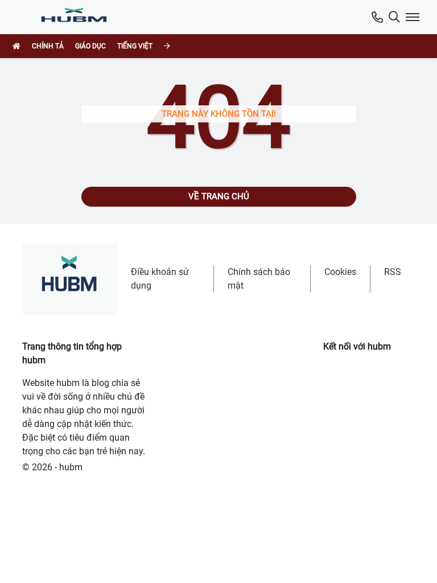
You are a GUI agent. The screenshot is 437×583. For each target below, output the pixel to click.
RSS (392, 271)
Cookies (340, 271)
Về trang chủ (218, 196)
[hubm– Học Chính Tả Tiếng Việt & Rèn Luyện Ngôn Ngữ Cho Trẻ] (77, 17)
